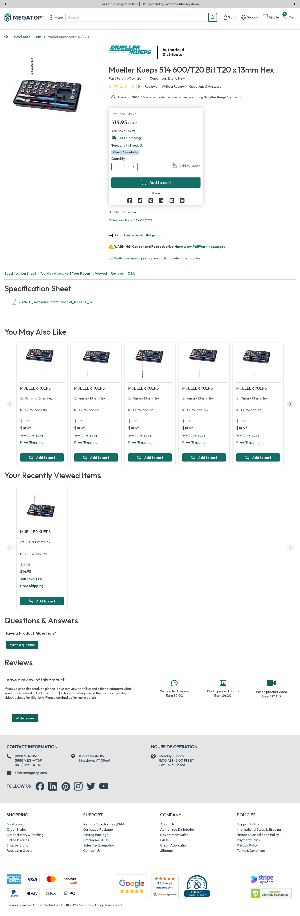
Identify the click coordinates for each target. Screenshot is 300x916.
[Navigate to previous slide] (5, 4)
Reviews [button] (151, 86)
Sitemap (166, 850)
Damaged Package (98, 829)
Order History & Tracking (25, 834)
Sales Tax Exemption (99, 845)
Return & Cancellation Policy (258, 834)
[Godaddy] (262, 878)
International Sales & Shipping (259, 829)
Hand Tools (22, 37)
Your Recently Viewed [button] (89, 273)
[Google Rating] (131, 886)
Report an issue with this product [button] (139, 235)
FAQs (164, 840)
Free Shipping (31, 442)
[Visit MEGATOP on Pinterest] (65, 786)
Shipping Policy (248, 824)
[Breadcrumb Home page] (6, 37)
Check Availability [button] (125, 152)
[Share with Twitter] (140, 200)
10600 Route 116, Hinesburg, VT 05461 (94, 758)
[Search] (212, 17)
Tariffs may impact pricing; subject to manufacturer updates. (157, 258)
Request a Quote (20, 850)
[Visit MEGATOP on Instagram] (78, 786)
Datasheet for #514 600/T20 (130, 220)
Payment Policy (248, 840)
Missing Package (95, 834)
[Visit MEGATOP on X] (91, 786)
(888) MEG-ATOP (28, 760)
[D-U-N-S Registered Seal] (197, 886)
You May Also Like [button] (54, 273)
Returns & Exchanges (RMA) (104, 824)
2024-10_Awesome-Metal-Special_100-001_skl (55, 302)
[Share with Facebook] (129, 200)
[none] (57, 17)
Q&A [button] (131, 273)
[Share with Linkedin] (161, 200)
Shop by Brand (17, 845)
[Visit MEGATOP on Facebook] (40, 786)
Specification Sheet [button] (20, 273)
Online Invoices (18, 840)
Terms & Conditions (251, 850)
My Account (16, 824)
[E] (172, 200)
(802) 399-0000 (28, 765)
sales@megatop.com (31, 772)
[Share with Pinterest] (150, 200)
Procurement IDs (96, 840)
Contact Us (91, 850)
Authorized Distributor (177, 829)
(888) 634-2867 (27, 756)
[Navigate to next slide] (294, 4)
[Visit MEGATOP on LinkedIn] (52, 786)
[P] (182, 200)
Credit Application (174, 845)
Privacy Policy (247, 845)
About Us (167, 824)
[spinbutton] (124, 167)
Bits (39, 37)
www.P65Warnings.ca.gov (205, 247)
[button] (141, 145)
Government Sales (174, 834)
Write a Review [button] (173, 86)
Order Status (16, 829)
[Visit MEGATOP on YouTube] (103, 786)
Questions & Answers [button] (205, 86)
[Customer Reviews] (165, 886)
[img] (184, 52)
